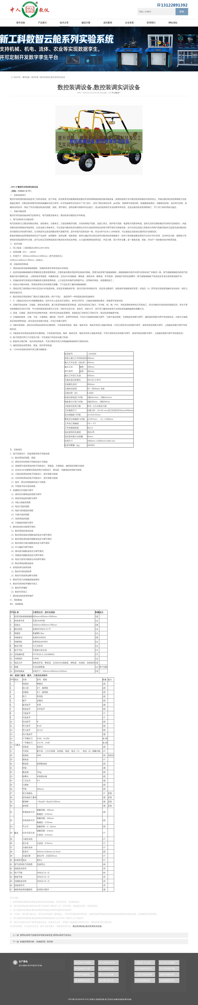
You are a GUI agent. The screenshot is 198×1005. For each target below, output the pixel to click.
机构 (73, 199)
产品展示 (42, 22)
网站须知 (173, 22)
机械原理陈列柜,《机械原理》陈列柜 (36, 941)
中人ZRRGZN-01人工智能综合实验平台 (109, 962)
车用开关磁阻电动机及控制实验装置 (84, 974)
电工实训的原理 (145, 974)
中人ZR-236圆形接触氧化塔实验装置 (169, 962)
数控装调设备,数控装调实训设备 (87, 926)
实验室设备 (100, 999)
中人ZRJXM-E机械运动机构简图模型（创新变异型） (169, 968)
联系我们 (151, 22)
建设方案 (86, 22)
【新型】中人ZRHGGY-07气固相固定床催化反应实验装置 (145, 962)
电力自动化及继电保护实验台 (109, 974)
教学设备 (20, 22)
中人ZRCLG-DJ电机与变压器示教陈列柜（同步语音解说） (109, 968)
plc (114, 203)
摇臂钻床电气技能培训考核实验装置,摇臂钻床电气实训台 (45, 935)
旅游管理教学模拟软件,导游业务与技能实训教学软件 (169, 974)
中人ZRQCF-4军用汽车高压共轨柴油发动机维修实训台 (84, 968)
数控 (20, 187)
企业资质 (129, 22)
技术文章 (64, 22)
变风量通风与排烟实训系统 (169, 980)
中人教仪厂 (116, 93)
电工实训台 (109, 999)
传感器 (143, 203)
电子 (71, 223)
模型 (28, 889)
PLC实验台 (90, 999)
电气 (34, 203)
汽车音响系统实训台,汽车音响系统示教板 (145, 980)
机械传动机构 (119, 999)
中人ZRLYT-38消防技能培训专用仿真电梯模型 (84, 962)
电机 (37, 300)
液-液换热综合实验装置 (84, 980)
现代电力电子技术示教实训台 (109, 980)
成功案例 (107, 22)
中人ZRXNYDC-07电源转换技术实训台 (145, 968)
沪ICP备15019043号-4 (77, 999)
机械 (44, 203)
